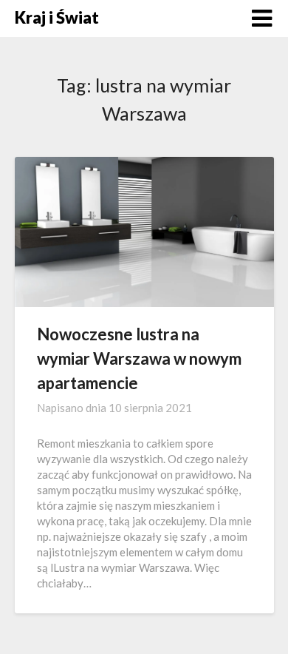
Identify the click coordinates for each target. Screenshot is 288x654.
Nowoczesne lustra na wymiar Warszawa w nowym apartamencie (139, 358)
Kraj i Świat (57, 17)
